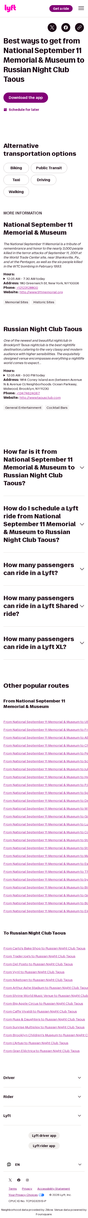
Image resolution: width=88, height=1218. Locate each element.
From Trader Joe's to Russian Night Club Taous (39, 956)
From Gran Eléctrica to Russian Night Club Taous (41, 1051)
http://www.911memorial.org (41, 292)
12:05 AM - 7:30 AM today (26, 278)
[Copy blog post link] (79, 27)
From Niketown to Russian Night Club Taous (38, 980)
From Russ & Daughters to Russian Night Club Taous (44, 1019)
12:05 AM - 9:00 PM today (26, 375)
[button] (81, 8)
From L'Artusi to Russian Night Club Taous (35, 1043)
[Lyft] (10, 8)
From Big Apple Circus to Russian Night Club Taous (43, 1003)
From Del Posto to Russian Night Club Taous (38, 964)
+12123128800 (27, 287)
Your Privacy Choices (23, 1195)
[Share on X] (52, 27)
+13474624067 (28, 393)
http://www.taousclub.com (40, 397)
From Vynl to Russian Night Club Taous (34, 972)
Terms (13, 1189)
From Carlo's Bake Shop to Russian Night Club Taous (44, 948)
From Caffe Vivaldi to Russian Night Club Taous (40, 1011)
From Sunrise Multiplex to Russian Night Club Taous (44, 1027)
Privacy (27, 1189)
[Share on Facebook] (66, 27)
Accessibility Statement (53, 1189)
